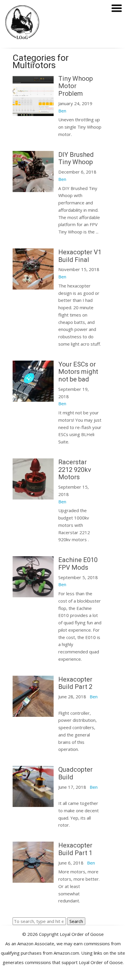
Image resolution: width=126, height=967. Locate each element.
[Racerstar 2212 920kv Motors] (33, 496)
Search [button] (76, 921)
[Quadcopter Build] (33, 803)
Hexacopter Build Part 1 (75, 849)
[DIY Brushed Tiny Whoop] (33, 188)
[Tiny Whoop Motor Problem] (33, 112)
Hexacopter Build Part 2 (75, 683)
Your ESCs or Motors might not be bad (78, 372)
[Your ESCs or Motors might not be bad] (33, 398)
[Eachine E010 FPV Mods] (33, 593)
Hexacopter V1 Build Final (79, 255)
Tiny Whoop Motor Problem (75, 86)
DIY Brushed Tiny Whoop (76, 158)
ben (62, 111)
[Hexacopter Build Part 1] (33, 879)
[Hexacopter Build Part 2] (33, 713)
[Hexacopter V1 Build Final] (33, 286)
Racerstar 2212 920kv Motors (74, 469)
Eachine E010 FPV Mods (78, 563)
